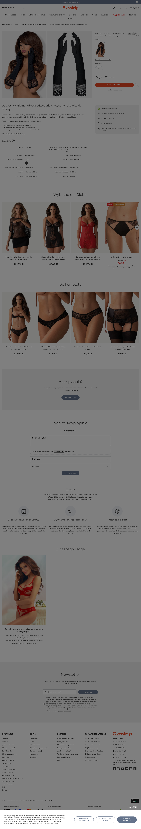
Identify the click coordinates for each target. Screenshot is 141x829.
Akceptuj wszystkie (126, 819)
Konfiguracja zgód (105, 819)
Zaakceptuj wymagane (84, 819)
